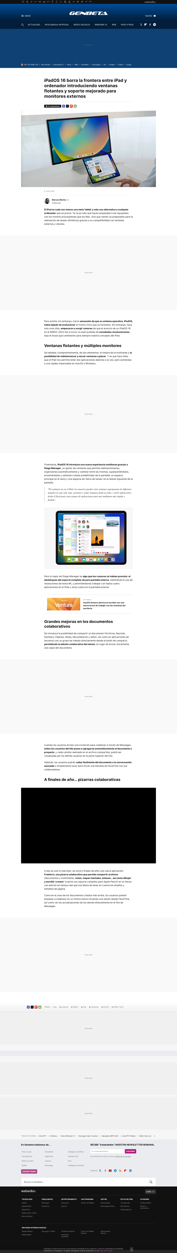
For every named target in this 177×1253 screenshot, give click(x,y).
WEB (114, 24)
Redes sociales (27, 1161)
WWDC (75, 1007)
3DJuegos (45, 1203)
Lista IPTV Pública (129, 1136)
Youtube (110, 1170)
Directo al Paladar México (87, 1232)
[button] (60, 199)
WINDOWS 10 (101, 24)
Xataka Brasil (26, 1235)
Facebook (150, 24)
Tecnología (96, 65)
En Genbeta (87, 600)
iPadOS (106, 1007)
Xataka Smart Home (29, 1213)
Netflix (24, 1165)
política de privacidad (123, 1156)
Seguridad (49, 1156)
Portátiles (84, 65)
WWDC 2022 (118, 1007)
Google (112, 65)
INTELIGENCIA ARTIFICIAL (57, 24)
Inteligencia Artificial (76, 1165)
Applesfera (26, 1209)
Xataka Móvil (26, 1206)
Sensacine (65, 1203)
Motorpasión (105, 1203)
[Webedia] (28, 1190)
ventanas (64, 1007)
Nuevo (148, 16)
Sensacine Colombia (65, 1236)
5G (105, 65)
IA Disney (53, 1136)
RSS (120, 1170)
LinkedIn (130, 1170)
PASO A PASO (127, 24)
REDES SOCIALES (82, 24)
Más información (106, 1251)
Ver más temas (29, 1171)
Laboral (48, 1161)
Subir (148, 1192)
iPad (84, 1007)
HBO (76, 65)
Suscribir (130, 1151)
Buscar (151, 1182)
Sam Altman (45, 65)
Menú (28, 16)
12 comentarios (54, 106)
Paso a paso (26, 1152)
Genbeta (89, 13)
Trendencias (125, 1203)
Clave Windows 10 (68, 1136)
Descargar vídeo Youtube (88, 1136)
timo (69, 1161)
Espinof (64, 1206)
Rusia (69, 65)
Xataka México (27, 1231)
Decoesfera (125, 1206)
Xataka (24, 1203)
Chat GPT (42, 1136)
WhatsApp (49, 1165)
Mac (55, 1007)
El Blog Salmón (145, 1203)
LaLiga (128, 65)
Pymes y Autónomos (144, 1207)
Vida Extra (45, 1206)
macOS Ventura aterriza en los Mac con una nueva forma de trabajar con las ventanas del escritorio (104, 605)
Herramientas (27, 1156)
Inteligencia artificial (76, 1152)
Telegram (154, 24)
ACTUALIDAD (34, 24)
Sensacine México (68, 1231)
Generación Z (58, 65)
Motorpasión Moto (108, 1206)
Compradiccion (126, 1209)
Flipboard (145, 24)
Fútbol (120, 65)
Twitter (141, 24)
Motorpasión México (105, 1232)
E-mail (75, 106)
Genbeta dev (73, 1156)
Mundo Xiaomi (27, 1216)
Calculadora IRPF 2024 (110, 1136)
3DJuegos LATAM (48, 1231)
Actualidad (49, 1152)
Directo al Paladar (87, 1203)
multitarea (95, 1007)
